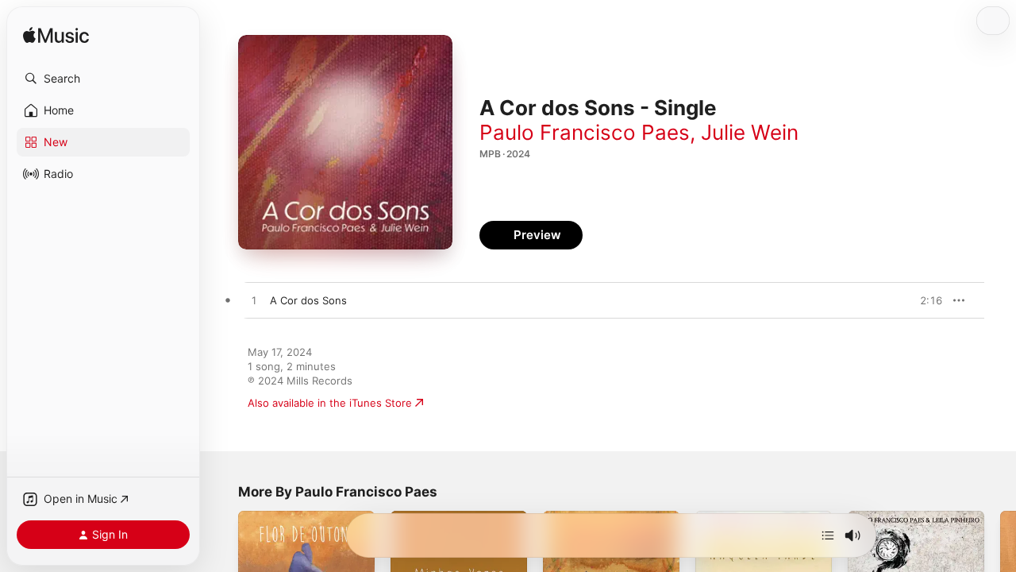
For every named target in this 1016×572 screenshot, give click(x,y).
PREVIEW (924, 300)
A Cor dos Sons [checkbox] (308, 300)
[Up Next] (827, 535)
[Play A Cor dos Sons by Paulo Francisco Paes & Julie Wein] (254, 301)
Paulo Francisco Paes (584, 132)
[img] (56, 36)
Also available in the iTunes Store (330, 402)
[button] (103, 78)
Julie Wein (750, 132)
